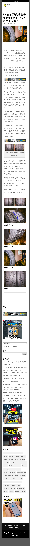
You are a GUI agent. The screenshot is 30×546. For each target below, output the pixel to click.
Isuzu (12, 462)
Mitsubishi (22, 475)
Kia (11, 465)
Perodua (12, 478)
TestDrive (6, 488)
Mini (16, 475)
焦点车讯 (22, 525)
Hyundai (6, 462)
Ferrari (23, 456)
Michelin (10, 475)
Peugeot (19, 478)
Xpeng (17, 491)
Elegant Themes (14, 533)
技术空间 (11, 528)
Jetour (5, 465)
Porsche (6, 482)
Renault (19, 482)
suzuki (12, 485)
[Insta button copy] (12, 445)
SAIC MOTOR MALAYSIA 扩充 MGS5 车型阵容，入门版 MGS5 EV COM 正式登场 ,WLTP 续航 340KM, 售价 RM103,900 (14, 398)
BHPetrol (19, 453)
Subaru (6, 485)
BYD (11, 456)
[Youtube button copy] (12, 423)
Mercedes (13, 472)
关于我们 (17, 528)
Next (24, 294)
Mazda (18, 469)
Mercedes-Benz (21, 472)
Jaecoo (18, 462)
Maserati (11, 469)
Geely (11, 459)
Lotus (5, 469)
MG (5, 475)
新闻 (14, 24)
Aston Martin (6, 453)
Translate (14, 346)
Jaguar (24, 462)
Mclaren (5, 472)
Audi (13, 453)
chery (17, 456)
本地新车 (16, 525)
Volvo (5, 491)
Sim (5, 24)
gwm (16, 459)
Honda (22, 459)
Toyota (13, 488)
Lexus (24, 465)
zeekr (23, 491)
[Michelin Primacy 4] (15, 206)
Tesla (18, 485)
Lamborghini (17, 465)
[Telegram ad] (12, 517)
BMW (5, 456)
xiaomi (11, 491)
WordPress (15, 535)
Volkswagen (20, 488)
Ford (5, 459)
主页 (5, 525)
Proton (12, 482)
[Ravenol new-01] (15, 80)
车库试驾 (10, 525)
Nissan (5, 478)
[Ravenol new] (12, 338)
